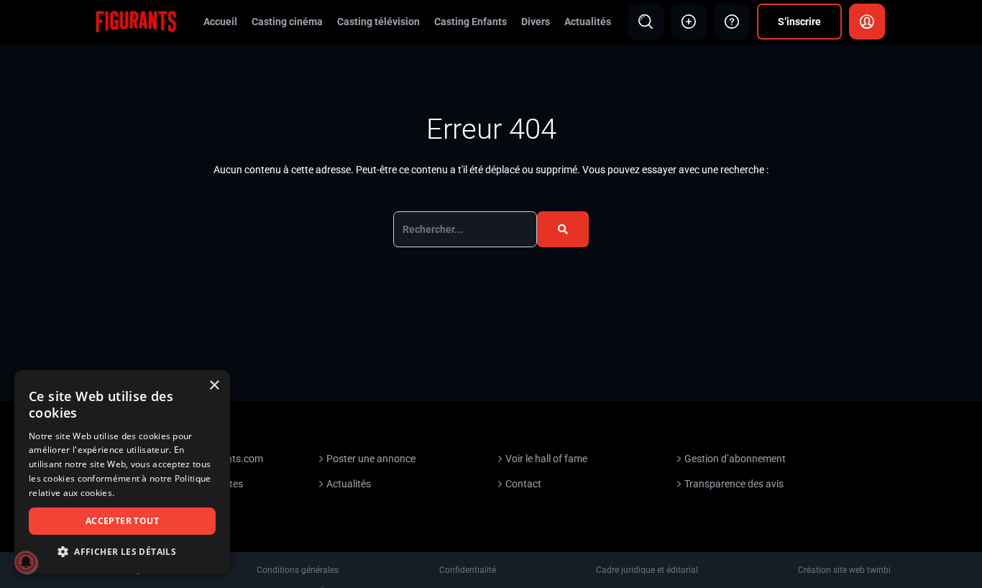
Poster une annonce (371, 458)
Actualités (587, 21)
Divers (535, 21)
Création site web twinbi (844, 570)
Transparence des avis (734, 484)
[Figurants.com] (136, 21)
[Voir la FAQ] (732, 22)
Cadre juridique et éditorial (647, 570)
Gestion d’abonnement (735, 458)
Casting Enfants (470, 21)
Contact (523, 484)
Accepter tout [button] (122, 521)
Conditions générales (298, 570)
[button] (122, 551)
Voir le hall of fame (546, 458)
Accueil (220, 21)
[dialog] (122, 472)
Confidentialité (467, 570)
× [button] (213, 385)
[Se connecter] (867, 22)
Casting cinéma (287, 21)
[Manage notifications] (25, 562)
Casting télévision (378, 21)
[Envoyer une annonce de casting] (689, 22)
